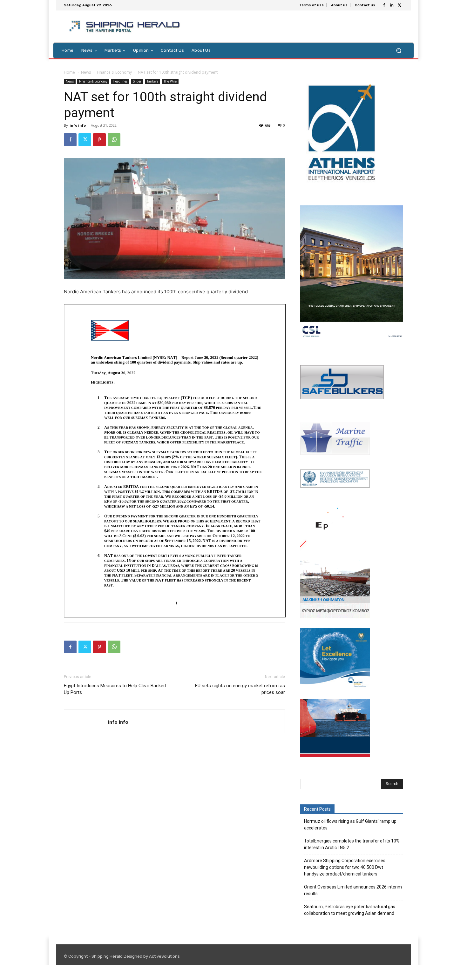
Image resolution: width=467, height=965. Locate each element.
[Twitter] (399, 5)
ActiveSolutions (164, 956)
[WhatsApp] (114, 139)
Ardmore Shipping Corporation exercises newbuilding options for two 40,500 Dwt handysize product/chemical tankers (344, 867)
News (86, 72)
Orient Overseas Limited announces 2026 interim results (353, 890)
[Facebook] (384, 5)
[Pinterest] (99, 139)
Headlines (120, 81)
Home (69, 72)
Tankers (152, 81)
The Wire (170, 81)
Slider (137, 81)
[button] (398, 50)
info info (78, 125)
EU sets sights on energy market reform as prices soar (240, 689)
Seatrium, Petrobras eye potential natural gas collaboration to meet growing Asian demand (349, 910)
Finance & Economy (114, 72)
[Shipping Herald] (125, 26)
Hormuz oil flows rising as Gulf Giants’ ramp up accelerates (350, 824)
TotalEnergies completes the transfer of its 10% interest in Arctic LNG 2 (352, 844)
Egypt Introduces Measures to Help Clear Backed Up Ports (115, 689)
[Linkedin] (392, 5)
